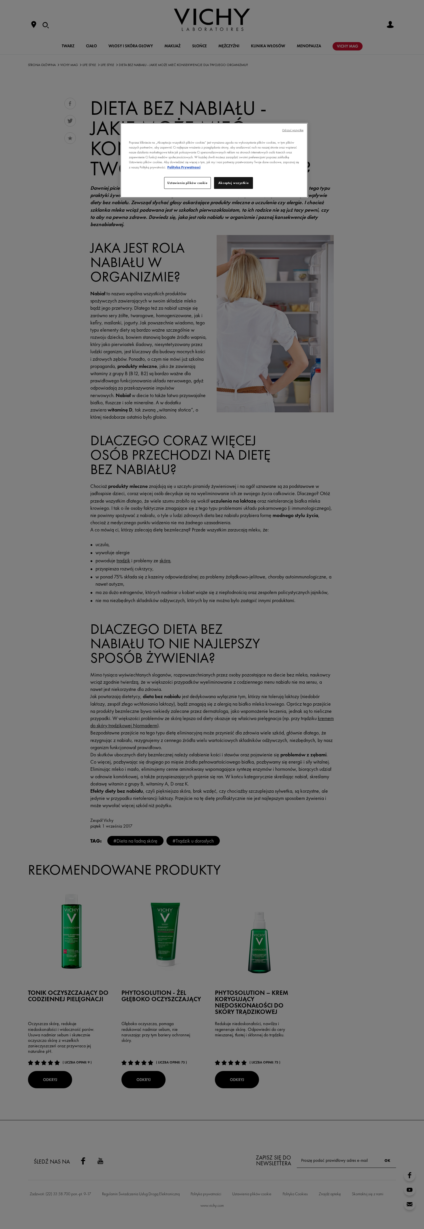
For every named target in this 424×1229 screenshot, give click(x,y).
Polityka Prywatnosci (183, 167)
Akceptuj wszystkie (233, 183)
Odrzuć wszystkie (292, 130)
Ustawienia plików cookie (187, 183)
